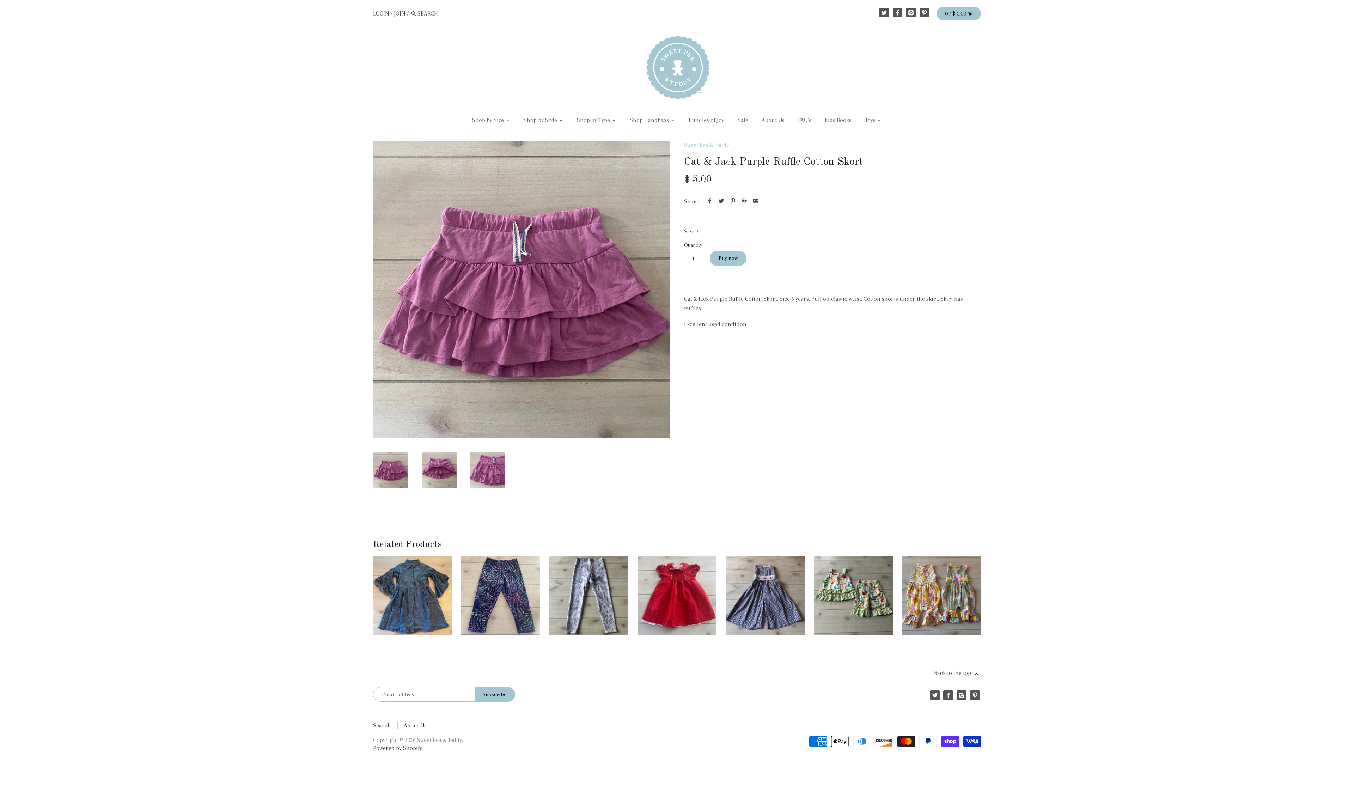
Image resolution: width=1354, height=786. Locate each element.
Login (381, 13)
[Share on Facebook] (710, 201)
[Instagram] (911, 12)
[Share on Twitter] (721, 201)
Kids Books (838, 120)
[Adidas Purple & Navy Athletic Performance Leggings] (500, 595)
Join (399, 13)
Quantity (693, 245)
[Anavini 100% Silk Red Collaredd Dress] (677, 595)
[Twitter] (884, 12)
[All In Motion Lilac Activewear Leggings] (588, 595)
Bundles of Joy (706, 120)
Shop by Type (594, 120)
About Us (773, 120)
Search (382, 725)
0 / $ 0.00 (956, 13)
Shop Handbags (650, 120)
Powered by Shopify (397, 748)
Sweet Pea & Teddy (706, 145)
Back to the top (953, 673)
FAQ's (804, 120)
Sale (743, 120)
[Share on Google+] (744, 201)
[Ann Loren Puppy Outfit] (853, 595)
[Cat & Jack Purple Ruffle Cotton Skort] (521, 289)
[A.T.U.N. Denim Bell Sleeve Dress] (412, 595)
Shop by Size (488, 120)
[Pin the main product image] (733, 201)
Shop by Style (541, 120)
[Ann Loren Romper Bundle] (941, 595)
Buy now (728, 258)
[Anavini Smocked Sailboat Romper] (765, 595)
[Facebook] (897, 12)
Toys (871, 120)
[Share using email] (756, 201)
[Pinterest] (924, 12)
